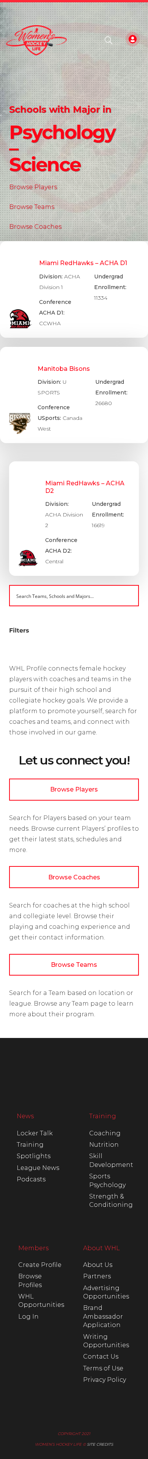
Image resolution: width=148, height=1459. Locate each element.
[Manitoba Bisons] (74, 395)
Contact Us (100, 1356)
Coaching (105, 1133)
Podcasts (31, 1179)
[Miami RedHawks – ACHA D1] (74, 289)
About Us (97, 1264)
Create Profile (39, 1264)
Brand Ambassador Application (103, 1316)
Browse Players (33, 187)
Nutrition (104, 1144)
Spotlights (33, 1156)
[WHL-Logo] (36, 40)
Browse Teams (31, 206)
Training (30, 1144)
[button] (108, 40)
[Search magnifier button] (128, 595)
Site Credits (100, 1444)
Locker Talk (35, 1133)
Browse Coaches (35, 226)
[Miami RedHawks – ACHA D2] (74, 518)
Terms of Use (103, 1368)
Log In (28, 1316)
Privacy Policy (104, 1379)
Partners (97, 1276)
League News (38, 1167)
